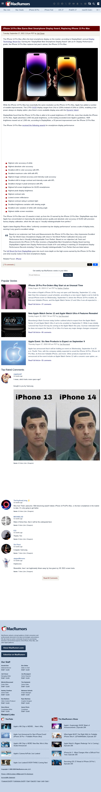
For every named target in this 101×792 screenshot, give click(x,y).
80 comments (46, 332)
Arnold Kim (5, 665)
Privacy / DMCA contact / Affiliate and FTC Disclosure (17, 774)
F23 (15, 531)
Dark (46, 781)
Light (42, 781)
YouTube (9, 719)
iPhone (18, 259)
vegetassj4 (18, 374)
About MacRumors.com (13, 648)
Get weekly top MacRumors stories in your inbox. (50, 271)
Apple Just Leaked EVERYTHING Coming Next (31, 763)
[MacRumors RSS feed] (81, 3)
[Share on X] (89, 264)
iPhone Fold (49, 10)
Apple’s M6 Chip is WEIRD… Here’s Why (28, 726)
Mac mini (7, 10)
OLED (34, 107)
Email (2, 669)
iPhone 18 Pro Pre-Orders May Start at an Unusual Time (55, 285)
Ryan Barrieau (25, 699)
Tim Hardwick (25, 682)
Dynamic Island (72, 110)
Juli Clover (40, 33)
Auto (39, 781)
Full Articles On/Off (19, 781)
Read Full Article (34, 304)
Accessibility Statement (8, 777)
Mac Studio (20, 10)
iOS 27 (61, 10)
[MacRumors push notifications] (77, 3)
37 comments (46, 304)
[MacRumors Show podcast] (54, 3)
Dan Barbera (5, 699)
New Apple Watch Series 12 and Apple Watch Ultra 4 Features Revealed (63, 313)
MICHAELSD (18, 517)
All (98, 10)
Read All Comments (50, 578)
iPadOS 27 (73, 10)
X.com (7, 669)
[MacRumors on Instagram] (58, 3)
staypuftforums (19, 558)
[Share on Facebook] (95, 264)
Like (25, 463)
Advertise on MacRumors (14, 654)
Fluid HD (33, 781)
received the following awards (33, 125)
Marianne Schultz (27, 690)
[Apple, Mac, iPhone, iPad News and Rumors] (17, 6)
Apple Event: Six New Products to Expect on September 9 (56, 341)
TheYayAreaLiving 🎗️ (22, 500)
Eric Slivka (24, 665)
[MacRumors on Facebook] (62, 3)
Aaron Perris (25, 707)
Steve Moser (5, 707)
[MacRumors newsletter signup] (85, 3)
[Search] (94, 4)
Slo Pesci (17, 545)
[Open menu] (2, 4)
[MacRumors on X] (66, 3)
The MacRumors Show (68, 719)
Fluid (28, 781)
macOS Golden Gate (89, 10)
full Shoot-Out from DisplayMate (19, 251)
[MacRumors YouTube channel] (73, 3)
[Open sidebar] (98, 4)
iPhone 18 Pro (34, 10)
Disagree (30, 463)
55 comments (46, 360)
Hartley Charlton (63, 288)
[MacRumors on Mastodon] (69, 3)
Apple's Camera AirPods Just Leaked (27, 753)
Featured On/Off (7, 781)
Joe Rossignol (64, 316)
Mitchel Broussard (7, 682)
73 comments (9, 265)
